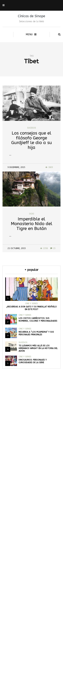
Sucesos (31, 128)
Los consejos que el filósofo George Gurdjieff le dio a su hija (31, 140)
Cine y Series (31, 303)
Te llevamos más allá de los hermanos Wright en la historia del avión (38, 348)
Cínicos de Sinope (31, 16)
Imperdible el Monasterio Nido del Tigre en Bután (31, 223)
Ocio (31, 214)
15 (54, 248)
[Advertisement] (31, 535)
